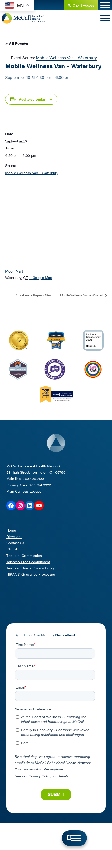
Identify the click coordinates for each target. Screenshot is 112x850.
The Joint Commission (24, 555)
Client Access (83, 5)
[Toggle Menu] (76, 838)
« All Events (16, 43)
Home (11, 530)
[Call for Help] (69, 838)
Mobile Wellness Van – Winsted (82, 295)
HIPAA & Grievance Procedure (30, 574)
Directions (14, 536)
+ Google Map (40, 277)
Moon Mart (14, 271)
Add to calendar (32, 99)
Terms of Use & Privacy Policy (30, 567)
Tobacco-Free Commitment (28, 561)
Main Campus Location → (27, 491)
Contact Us (15, 542)
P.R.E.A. (12, 549)
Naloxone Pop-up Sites (34, 295)
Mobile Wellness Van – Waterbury (31, 172)
